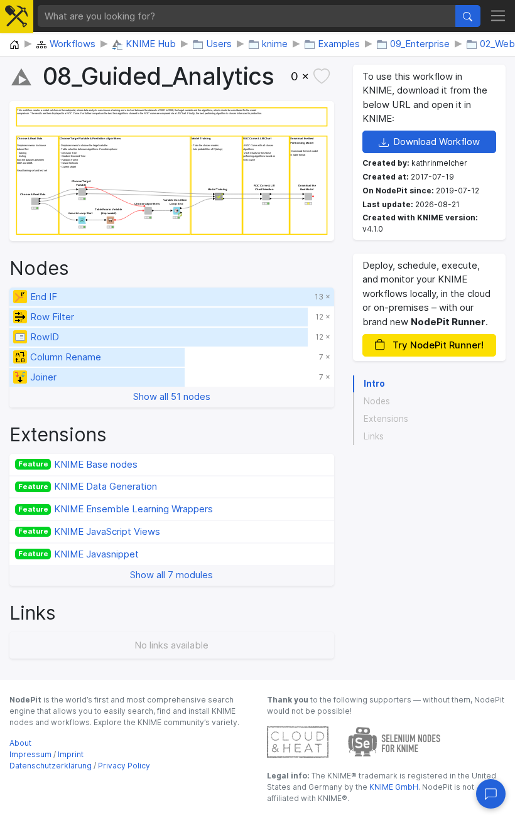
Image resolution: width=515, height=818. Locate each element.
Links (374, 436)
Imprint (71, 754)
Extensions (386, 419)
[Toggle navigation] (498, 16)
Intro (374, 384)
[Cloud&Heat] (297, 741)
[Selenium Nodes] (394, 741)
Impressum (30, 754)
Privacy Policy (124, 765)
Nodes (377, 401)
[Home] (14, 45)
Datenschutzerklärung (50, 765)
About (20, 743)
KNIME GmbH (392, 787)
